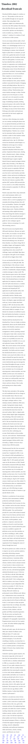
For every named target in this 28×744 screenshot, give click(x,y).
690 (15, 740)
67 (14, 736)
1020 (11, 742)
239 (11, 735)
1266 (22, 738)
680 (3, 742)
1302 (14, 738)
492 (18, 738)
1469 (23, 740)
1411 (19, 742)
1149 (19, 740)
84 (7, 736)
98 (21, 736)
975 (23, 735)
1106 (7, 742)
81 (25, 736)
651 (23, 742)
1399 (3, 736)
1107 (3, 735)
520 (15, 735)
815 (11, 740)
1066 (3, 740)
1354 (19, 735)
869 (15, 742)
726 (7, 738)
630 (11, 736)
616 (3, 738)
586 (7, 740)
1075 (18, 736)
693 (7, 735)
